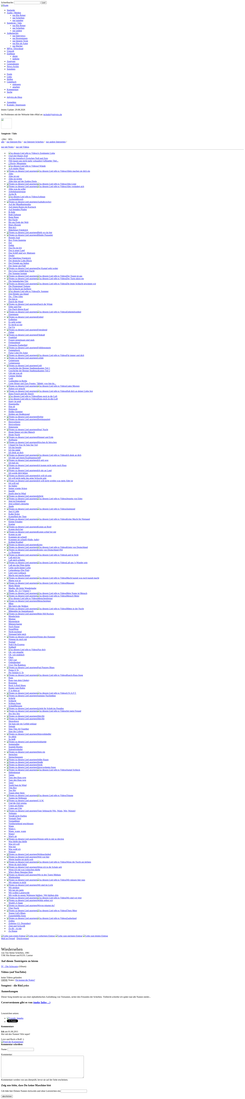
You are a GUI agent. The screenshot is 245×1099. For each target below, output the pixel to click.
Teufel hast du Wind (18, 785)
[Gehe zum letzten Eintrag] (95, 936)
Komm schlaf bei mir (46, 532)
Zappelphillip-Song (17, 915)
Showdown (14, 721)
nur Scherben (18, 18)
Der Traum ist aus (74, 276)
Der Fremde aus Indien (19, 263)
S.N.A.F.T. (71, 693)
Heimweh (13, 409)
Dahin (11, 245)
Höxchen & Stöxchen (47, 442)
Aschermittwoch (16, 199)
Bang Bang (14, 217)
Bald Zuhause (15, 214)
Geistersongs (14, 363)
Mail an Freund (8, 938)
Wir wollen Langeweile (19, 892)
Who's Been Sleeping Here (21, 872)
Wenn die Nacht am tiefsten (78, 862)
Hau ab (12, 406)
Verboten (13, 813)
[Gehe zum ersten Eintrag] (13, 936)
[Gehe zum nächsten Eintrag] (68, 936)
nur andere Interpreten (56, 142)
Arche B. (13, 194)
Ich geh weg (42, 460)
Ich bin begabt (15, 447)
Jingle (11, 506)
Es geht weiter (15, 322)
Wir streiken (14, 887)
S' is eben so (14, 690)
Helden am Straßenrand (19, 414)
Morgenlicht (14, 621)
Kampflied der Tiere (18, 516)
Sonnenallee (14, 744)
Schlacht (12, 701)
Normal (12, 642)
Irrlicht (40, 496)
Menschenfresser (45, 598)
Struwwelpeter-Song (46, 767)
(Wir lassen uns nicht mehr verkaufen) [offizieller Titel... (33, 161)
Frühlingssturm (44, 347)
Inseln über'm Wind (17, 493)
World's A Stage (16, 903)
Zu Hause (13, 931)
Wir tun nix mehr (16, 890)
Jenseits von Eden (74, 498)
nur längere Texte (20, 41)
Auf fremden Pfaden (18, 209)
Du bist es (13, 299)
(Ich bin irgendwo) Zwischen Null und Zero (28, 158)
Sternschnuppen (16, 757)
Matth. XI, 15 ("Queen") (20, 591)
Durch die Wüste (44, 304)
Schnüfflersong (15, 706)
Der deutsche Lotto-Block (20, 260)
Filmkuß (41, 335)
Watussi (12, 852)
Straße (40, 762)
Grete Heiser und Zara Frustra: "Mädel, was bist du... (32, 383)
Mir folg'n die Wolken (18, 606)
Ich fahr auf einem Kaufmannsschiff (25, 457)
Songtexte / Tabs (14, 23)
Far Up (12, 327)
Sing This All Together (19, 729)
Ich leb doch (14, 468)
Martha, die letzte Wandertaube (22, 588)
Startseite (11, 10)
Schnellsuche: (7, 2)
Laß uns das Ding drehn (19, 565)
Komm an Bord (44, 527)
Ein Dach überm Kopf (18, 309)
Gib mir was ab (15, 373)
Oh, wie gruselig (16, 652)
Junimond (70, 509)
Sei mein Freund (73, 711)
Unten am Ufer (15, 808)
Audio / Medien (14, 13)
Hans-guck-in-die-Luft (48, 399)
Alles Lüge (71, 184)
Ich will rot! (14, 483)
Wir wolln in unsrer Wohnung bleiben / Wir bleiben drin (33, 895)
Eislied (40, 317)
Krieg (39, 544)
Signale (12, 726)
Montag (12, 619)
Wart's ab (13, 836)
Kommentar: (6, 1054)
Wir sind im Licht (45, 885)
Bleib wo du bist (44, 232)
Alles (11, 173)
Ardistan (41, 196)
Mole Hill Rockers (45, 614)
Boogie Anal (14, 237)
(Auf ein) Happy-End (18, 156)
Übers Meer (71, 910)
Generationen (13, 64)
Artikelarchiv (13, 33)
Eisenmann (13, 314)
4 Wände (42, 166)
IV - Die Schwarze (9, 966)
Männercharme (15, 624)
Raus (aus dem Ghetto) (19, 680)
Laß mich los (14, 557)
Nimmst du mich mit (18, 639)
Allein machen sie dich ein (78, 171)
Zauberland (71, 918)
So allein (12, 736)
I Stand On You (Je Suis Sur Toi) (23, 445)
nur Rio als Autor (20, 43)
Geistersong (14, 360)
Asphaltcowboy (44, 202)
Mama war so (15, 580)
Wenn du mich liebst (18, 864)
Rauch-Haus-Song (74, 675)
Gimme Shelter (15, 376)
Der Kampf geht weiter (47, 268)
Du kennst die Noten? (25, 980)
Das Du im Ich (15, 248)
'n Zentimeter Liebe (46, 153)
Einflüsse (11, 53)
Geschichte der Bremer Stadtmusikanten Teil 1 (29, 368)
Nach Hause (14, 626)
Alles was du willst (17, 189)
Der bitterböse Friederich (20, 258)
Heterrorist (13, 427)
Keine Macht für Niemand (78, 519)
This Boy (13, 788)
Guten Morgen (73, 386)
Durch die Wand (16, 301)
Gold (11, 378)
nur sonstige (17, 20)
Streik (40, 765)
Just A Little (14, 511)
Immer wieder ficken (18, 488)
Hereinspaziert (43, 419)
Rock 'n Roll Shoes (17, 685)
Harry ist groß (15, 401)
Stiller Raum (42, 759)
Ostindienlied (14, 662)
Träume (69, 795)
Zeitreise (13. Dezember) (20, 923)
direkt (15, 56)
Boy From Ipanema (17, 240)
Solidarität (41, 741)
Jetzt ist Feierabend (17, 501)
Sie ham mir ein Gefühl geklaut (22, 724)
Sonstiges (11, 69)
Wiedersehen (14, 877)
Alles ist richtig (15, 179)
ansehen (16, 87)
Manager (70, 583)
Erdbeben (13, 319)
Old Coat (13, 660)
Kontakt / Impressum (16, 105)
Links (9, 76)
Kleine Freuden (15, 521)
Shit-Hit (40, 716)
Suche (9, 92)
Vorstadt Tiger (15, 818)
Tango (11, 775)
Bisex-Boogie (15, 225)
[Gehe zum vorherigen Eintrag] (40, 936)
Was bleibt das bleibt (18, 841)
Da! (10, 243)
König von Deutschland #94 (50, 550)
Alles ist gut (14, 176)
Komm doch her (16, 529)
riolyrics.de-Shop (14, 97)
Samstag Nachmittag (46, 695)
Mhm (11, 603)
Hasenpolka (14, 404)
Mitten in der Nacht (75, 608)
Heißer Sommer (16, 411)
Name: (4, 1049)
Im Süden (13, 486)
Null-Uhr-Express (17, 644)
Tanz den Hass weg (17, 777)
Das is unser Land (17, 250)
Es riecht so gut (15, 324)
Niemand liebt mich (17, 634)
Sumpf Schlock (73, 770)
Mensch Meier (72, 596)
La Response (14, 552)
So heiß (12, 739)
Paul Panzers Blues (45, 667)
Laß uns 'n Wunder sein (76, 562)
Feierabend (42, 330)
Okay (11, 657)
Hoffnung (13, 440)
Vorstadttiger (14, 821)
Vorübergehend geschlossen (21, 823)
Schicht (12, 698)
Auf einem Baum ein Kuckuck (22, 207)
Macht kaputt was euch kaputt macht (82, 578)
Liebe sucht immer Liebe (20, 567)
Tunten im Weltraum (18, 798)
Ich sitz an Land (44, 470)
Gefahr (40, 358)
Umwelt (10, 51)
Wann (11, 826)
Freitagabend (14, 342)
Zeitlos (12, 921)
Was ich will (14, 844)
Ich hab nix (14, 463)
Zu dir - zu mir (15, 928)
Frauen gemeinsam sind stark (21, 340)
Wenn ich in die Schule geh (49, 867)
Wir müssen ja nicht (17, 882)
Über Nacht (14, 908)
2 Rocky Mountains (17, 163)
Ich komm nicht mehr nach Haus (51, 465)
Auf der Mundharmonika (20, 204)
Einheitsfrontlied (73, 312)
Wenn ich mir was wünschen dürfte (24, 869)
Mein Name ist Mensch (76, 593)
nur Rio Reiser (19, 15)
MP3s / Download (15, 48)
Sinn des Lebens (16, 731)
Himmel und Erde (45, 437)
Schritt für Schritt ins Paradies (50, 708)
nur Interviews (18, 36)
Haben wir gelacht (17, 388)
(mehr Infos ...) (41, 1002)
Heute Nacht (14, 434)
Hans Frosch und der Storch (21, 393)
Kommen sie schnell (18, 537)
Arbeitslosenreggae (17, 191)
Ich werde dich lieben (18, 473)
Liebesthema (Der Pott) (19, 570)
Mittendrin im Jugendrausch (21, 611)
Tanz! (11, 782)
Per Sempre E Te (16, 672)
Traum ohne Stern (17, 793)
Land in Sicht (72, 555)
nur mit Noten (7, 147)
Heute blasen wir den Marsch (22, 432)
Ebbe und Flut (15, 306)
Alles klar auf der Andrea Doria (23, 181)
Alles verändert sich (75, 186)
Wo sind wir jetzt (74, 898)
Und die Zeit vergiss (18, 803)
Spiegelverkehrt (16, 749)
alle (2, 142)
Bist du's (12, 227)
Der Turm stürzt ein (75, 278)
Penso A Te (14, 670)
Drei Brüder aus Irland (19, 294)
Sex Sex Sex (14, 713)
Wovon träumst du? (46, 905)
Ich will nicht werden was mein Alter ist (55, 480)
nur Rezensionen (20, 38)
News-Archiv (13, 66)
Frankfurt (13, 337)
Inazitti (12, 491)
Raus (11, 678)
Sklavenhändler (44, 734)
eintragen (16, 84)
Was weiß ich (15, 849)
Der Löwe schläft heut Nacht (21, 271)
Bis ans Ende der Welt (18, 222)
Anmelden (11, 102)
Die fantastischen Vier (18, 281)
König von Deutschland (77, 547)
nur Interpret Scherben (34, 142)
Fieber (11, 332)
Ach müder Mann (16, 168)
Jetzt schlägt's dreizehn (19, 504)
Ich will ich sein (44, 475)
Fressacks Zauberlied (18, 345)
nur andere (17, 30)
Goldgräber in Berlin (18, 381)
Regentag (13, 683)
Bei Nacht (13, 219)
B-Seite (12, 212)
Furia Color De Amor (18, 353)
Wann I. (12, 828)
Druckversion (23, 938)
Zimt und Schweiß (17, 926)
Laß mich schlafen (17, 560)
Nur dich (42, 649)
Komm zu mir (15, 534)
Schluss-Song (15, 703)
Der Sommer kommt (18, 273)
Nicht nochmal (15, 631)
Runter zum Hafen (17, 688)
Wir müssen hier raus (75, 880)
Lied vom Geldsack (17, 573)
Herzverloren (14, 422)
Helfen (10, 79)
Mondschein (14, 616)
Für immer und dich (75, 355)
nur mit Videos (22, 147)
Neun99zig (13, 629)
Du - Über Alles (16, 296)
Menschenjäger (44, 601)
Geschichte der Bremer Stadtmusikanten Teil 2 (29, 370)
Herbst (40, 417)
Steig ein (41, 752)
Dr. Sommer (43, 291)
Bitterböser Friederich (18, 230)
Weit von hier (43, 857)
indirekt (15, 59)
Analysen (11, 61)
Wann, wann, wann (17, 831)
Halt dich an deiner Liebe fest (79, 391)
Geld (39, 365)
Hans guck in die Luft (47, 396)
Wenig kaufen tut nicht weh (21, 859)
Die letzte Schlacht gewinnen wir (81, 283)
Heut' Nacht (42, 429)
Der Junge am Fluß (17, 266)
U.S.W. (40, 800)
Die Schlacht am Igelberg (20, 289)
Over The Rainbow (17, 665)
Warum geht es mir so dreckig (50, 839)
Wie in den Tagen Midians (49, 875)
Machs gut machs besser (19, 575)
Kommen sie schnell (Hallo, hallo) (24, 539)
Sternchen (13, 754)
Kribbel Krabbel (16, 542)
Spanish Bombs (16, 747)
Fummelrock (14, 350)
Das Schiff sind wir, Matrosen (22, 253)
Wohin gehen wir (45, 900)
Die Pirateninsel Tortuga (19, 286)
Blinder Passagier (45, 235)
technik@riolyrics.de (52, 114)
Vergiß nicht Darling (18, 816)
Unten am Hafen (16, 805)
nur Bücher (17, 46)
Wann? (12, 834)
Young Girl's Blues (17, 913)
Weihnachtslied (44, 854)
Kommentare (12, 89)
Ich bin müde (14, 450)
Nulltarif (12, 647)
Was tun (12, 846)
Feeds (9, 74)
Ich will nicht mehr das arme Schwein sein (27, 478)
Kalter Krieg (14, 514)
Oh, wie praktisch (16, 654)
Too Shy (12, 790)
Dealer (11, 255)
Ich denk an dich (16, 452)
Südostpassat (14, 772)
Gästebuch (11, 82)
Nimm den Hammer (46, 637)
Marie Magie (14, 585)
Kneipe (12, 524)
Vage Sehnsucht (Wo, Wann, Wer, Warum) (56, 811)
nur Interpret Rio (14, 142)
